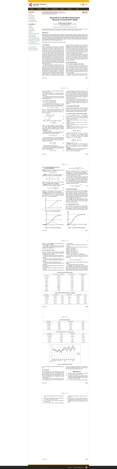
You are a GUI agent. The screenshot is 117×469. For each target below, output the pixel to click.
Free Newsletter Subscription (33, 37)
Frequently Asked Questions (33, 43)
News (62, 9)
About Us (69, 9)
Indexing (30, 26)
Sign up (69, 467)
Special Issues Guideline (32, 49)
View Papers (31, 27)
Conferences (54, 9)
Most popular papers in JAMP (34, 39)
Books (47, 9)
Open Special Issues (32, 46)
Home (31, 9)
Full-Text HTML (31, 17)
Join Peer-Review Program (41, 467)
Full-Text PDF (31, 15)
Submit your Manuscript (78, 467)
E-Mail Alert (32, 467)
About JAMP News (32, 42)
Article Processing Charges (33, 33)
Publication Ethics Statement (33, 40)
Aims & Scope (31, 29)
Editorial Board (31, 30)
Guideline (30, 32)
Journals (39, 9)
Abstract (30, 14)
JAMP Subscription (32, 36)
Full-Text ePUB (31, 18)
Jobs (77, 9)
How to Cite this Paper (32, 21)
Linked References (32, 20)
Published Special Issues (33, 48)
